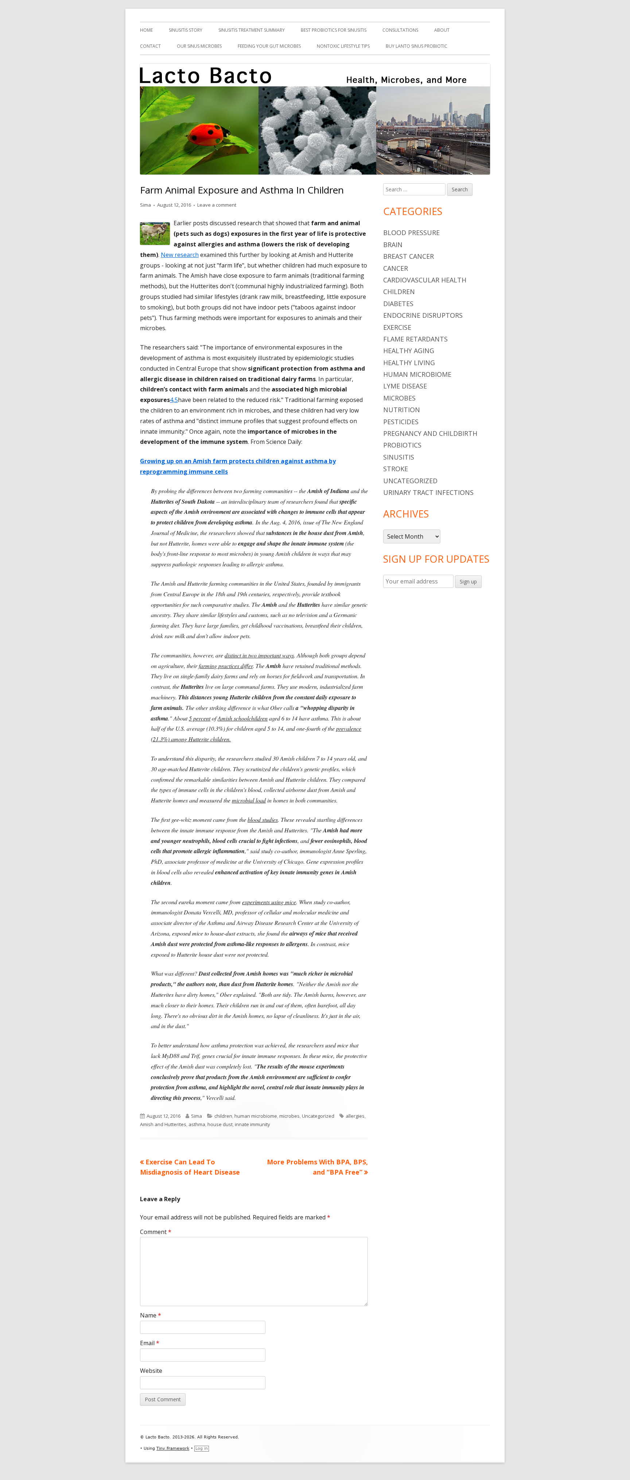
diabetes (398, 303)
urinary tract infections (428, 492)
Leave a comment (216, 205)
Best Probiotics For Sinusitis (333, 30)
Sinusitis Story (185, 30)
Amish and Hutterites (163, 1124)
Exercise (397, 327)
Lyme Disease (405, 386)
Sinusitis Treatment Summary (251, 30)
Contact (150, 46)
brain (392, 244)
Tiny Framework (172, 1448)
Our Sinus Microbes (199, 46)
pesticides (401, 421)
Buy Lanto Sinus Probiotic (416, 46)
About (442, 30)
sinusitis (398, 457)
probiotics (402, 445)
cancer (395, 268)
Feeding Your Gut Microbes (269, 46)
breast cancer (408, 256)
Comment (155, 1232)
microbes (289, 1116)
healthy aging (408, 350)
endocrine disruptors (423, 315)
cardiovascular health (424, 280)
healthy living (409, 362)
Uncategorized (318, 1116)
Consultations (400, 30)
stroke (395, 468)
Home (146, 30)
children (223, 1116)
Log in (201, 1448)
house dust (220, 1124)
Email (149, 1343)
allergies (355, 1116)
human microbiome (255, 1116)
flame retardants (415, 339)
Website (151, 1371)
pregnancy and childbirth (430, 433)
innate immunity (252, 1124)
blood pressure (411, 232)
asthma (196, 1124)
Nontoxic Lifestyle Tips (343, 46)
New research (180, 255)
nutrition (401, 409)
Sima (145, 205)
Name (150, 1315)
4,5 (174, 400)
